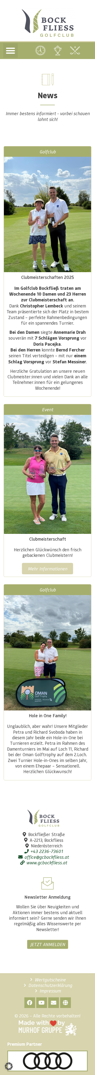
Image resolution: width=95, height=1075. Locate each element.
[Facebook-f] (29, 1002)
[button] (10, 50)
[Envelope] (53, 1002)
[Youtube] (41, 1002)
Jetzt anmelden (47, 944)
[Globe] (65, 1002)
